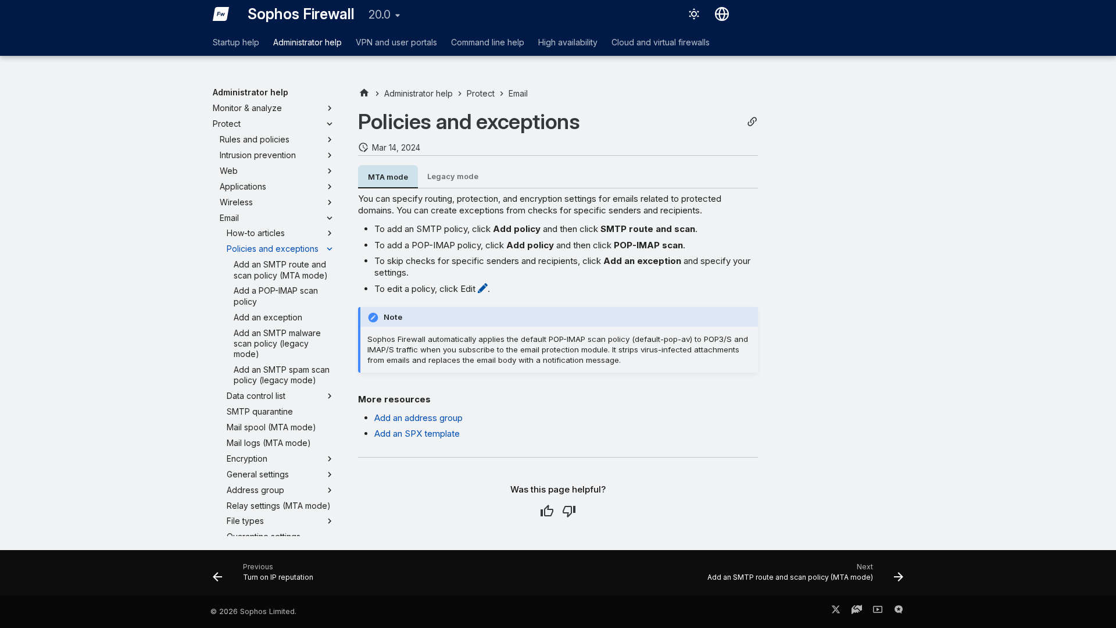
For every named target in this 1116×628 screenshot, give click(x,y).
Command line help (487, 42)
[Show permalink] (752, 122)
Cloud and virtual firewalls (660, 42)
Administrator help (307, 42)
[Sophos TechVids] (877, 611)
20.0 (380, 15)
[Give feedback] (898, 611)
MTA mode (388, 177)
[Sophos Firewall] (221, 14)
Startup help (236, 42)
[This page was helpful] (547, 511)
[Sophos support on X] (836, 611)
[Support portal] (856, 611)
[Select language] (722, 14)
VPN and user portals (396, 42)
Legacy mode (452, 176)
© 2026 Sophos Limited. (253, 611)
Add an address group (418, 417)
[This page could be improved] (569, 511)
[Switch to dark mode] (694, 14)
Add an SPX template (417, 433)
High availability (568, 42)
